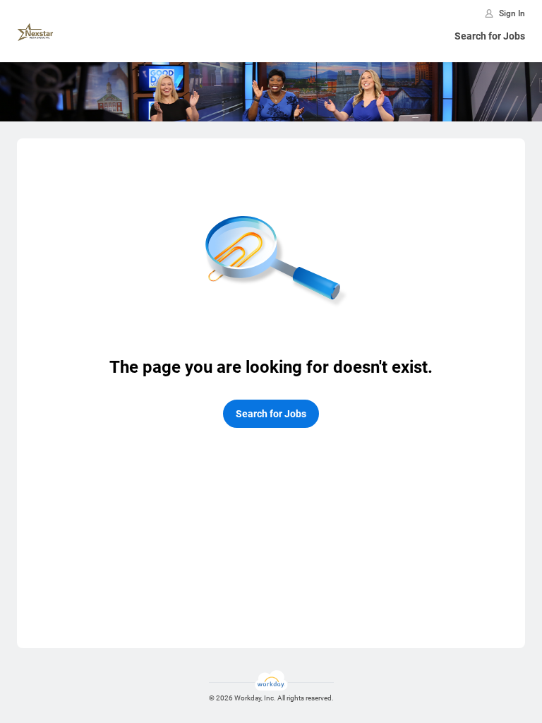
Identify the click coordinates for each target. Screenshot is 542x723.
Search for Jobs (489, 36)
